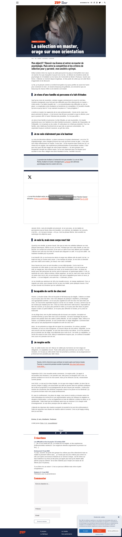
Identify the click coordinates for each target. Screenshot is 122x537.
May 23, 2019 (84, 199)
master (39, 58)
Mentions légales (99, 534)
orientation (45, 58)
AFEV (45, 385)
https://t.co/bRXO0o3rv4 (42, 198)
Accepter (85, 531)
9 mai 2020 (46, 451)
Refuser (99, 531)
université (51, 58)
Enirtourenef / (38, 451)
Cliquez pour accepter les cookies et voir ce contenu (61, 197)
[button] (119, 517)
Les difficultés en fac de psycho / (44, 441)
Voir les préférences (113, 531)
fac (35, 58)
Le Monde (67, 162)
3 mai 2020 (45, 472)
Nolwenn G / (38, 472)
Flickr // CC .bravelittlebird (48, 423)
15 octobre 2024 (60, 441)
